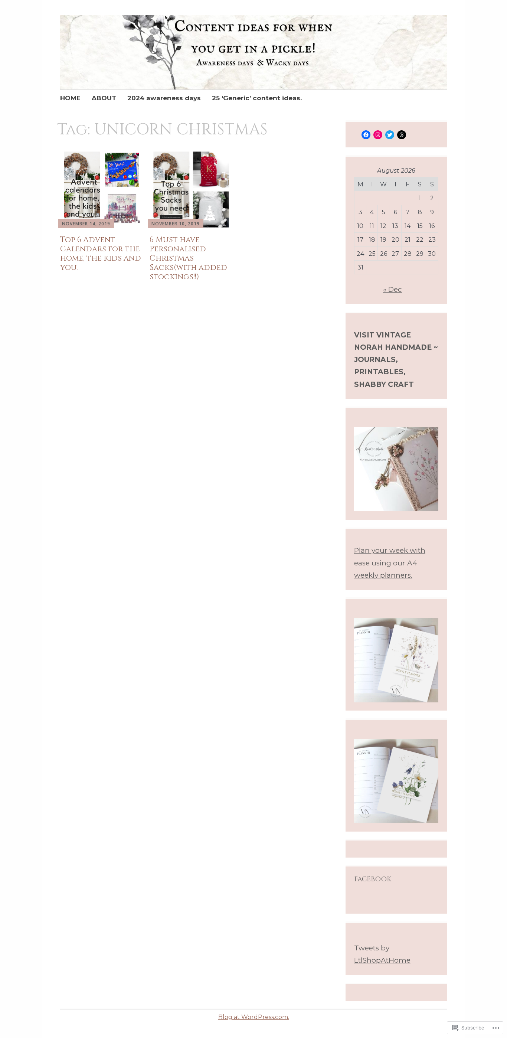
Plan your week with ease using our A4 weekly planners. (389, 563)
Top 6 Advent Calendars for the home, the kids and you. (100, 254)
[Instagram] (377, 134)
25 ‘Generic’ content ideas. (257, 98)
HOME (70, 98)
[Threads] (401, 134)
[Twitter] (389, 134)
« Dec (392, 289)
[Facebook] (366, 134)
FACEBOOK (372, 879)
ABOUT (104, 98)
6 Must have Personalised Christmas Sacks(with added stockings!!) (188, 259)
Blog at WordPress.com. (253, 1017)
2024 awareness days (164, 98)
